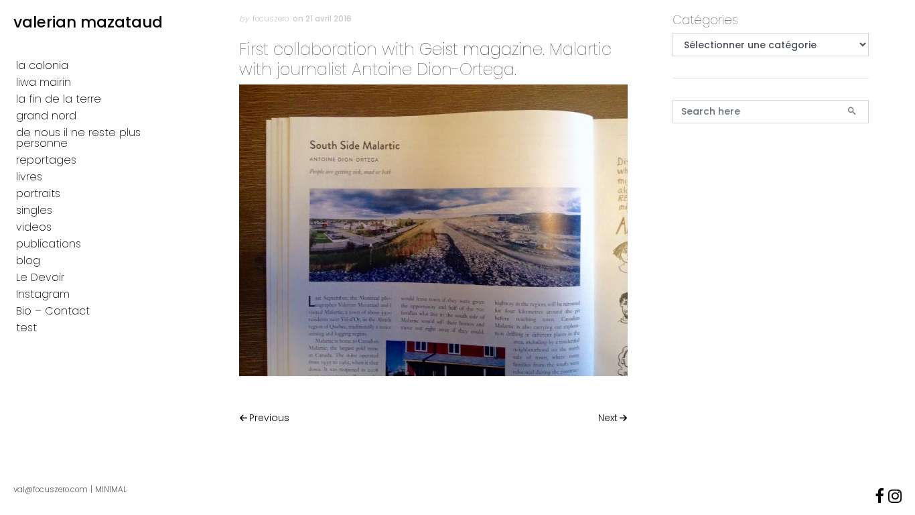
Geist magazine (481, 49)
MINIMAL (111, 489)
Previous (269, 417)
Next (608, 417)
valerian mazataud (88, 22)
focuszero (271, 18)
